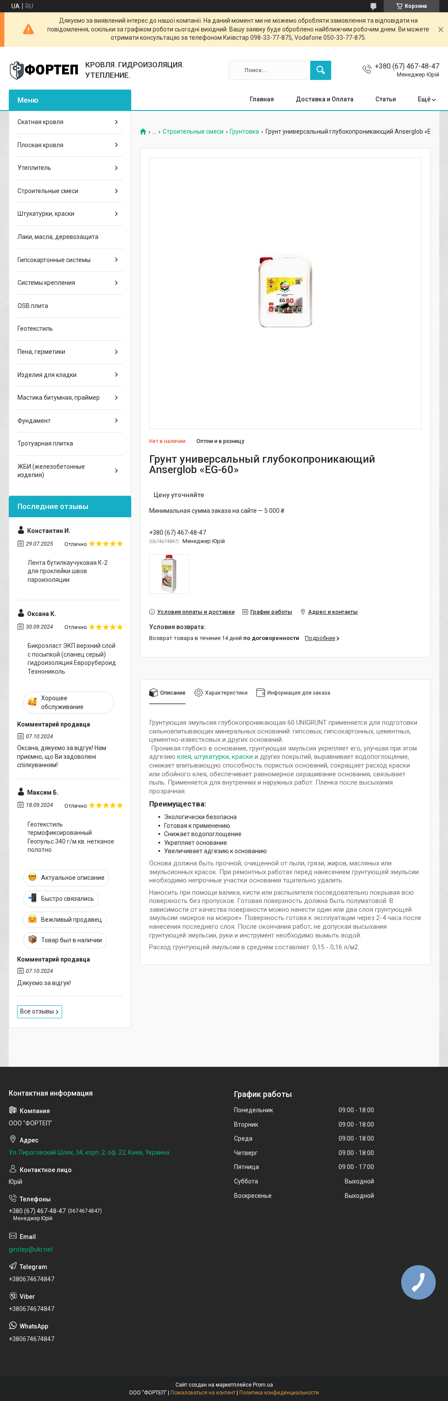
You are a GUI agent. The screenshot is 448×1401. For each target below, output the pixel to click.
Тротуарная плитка (45, 443)
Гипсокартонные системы (54, 259)
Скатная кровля (40, 121)
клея (184, 757)
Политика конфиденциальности (279, 1393)
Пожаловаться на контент (203, 1393)
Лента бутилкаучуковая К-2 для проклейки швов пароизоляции (68, 571)
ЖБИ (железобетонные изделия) (51, 471)
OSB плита (33, 305)
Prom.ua (263, 1385)
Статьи (385, 99)
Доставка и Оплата (325, 99)
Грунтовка (244, 131)
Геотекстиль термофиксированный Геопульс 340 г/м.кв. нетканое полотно (71, 837)
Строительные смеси (193, 131)
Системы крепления (46, 282)
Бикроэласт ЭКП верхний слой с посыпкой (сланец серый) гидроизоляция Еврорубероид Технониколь (72, 658)
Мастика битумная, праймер (59, 397)
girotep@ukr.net (31, 1249)
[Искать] (320, 70)
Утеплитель (34, 167)
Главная (262, 99)
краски (242, 757)
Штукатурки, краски (46, 213)
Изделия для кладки (47, 374)
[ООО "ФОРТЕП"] (44, 70)
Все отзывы (37, 1011)
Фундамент (34, 420)
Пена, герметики (41, 351)
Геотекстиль (35, 328)
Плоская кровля (40, 145)
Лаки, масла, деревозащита (58, 236)
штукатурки (211, 757)
